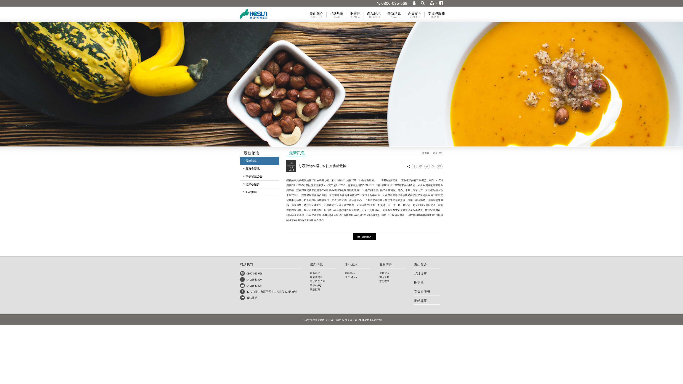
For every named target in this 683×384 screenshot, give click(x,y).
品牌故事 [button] (336, 14)
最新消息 (437, 152)
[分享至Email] (440, 166)
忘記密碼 (384, 281)
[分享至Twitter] (427, 166)
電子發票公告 (254, 176)
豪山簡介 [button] (316, 14)
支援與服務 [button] (436, 14)
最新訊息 (251, 161)
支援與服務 (422, 291)
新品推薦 (251, 192)
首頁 (427, 152)
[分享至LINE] (420, 166)
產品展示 (351, 264)
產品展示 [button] (374, 14)
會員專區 (385, 264)
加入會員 (384, 277)
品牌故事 (420, 273)
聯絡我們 (246, 264)
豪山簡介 (420, 264)
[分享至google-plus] (433, 166)
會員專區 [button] (414, 14)
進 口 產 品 (351, 277)
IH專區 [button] (355, 14)
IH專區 (419, 282)
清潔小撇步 (252, 184)
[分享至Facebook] (414, 166)
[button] (34, 73)
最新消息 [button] (394, 14)
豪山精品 (350, 273)
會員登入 (384, 273)
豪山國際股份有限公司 (259, 15)
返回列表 (367, 237)
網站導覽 (420, 300)
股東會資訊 (252, 168)
